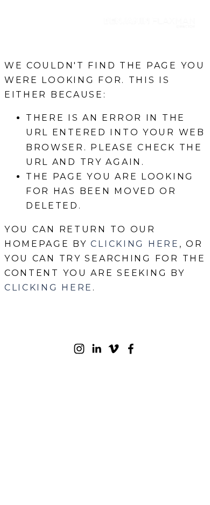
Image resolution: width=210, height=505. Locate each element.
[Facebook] (130, 348)
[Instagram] (79, 348)
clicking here (134, 244)
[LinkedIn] (96, 348)
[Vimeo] (113, 348)
